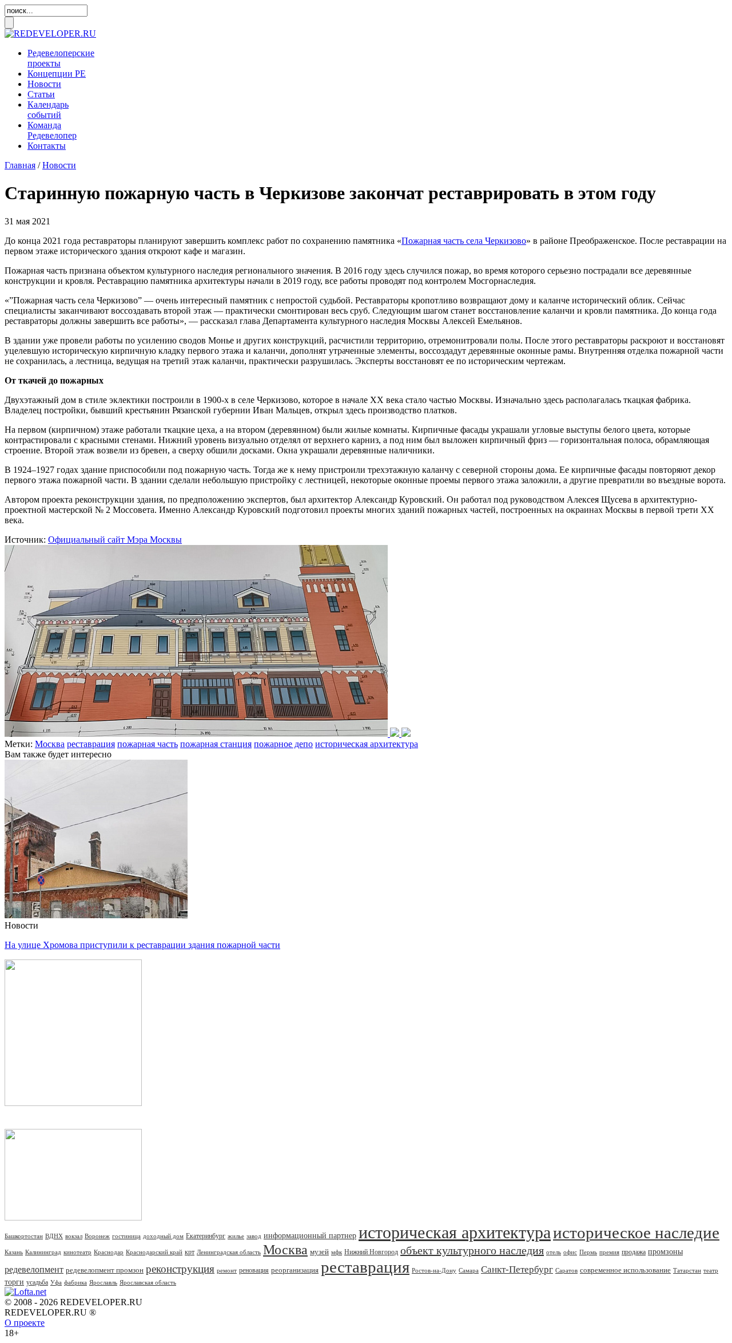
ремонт (227, 1270)
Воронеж (97, 1236)
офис (570, 1252)
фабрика (75, 1282)
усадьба (37, 1282)
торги (14, 1282)
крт (189, 1252)
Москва (50, 744)
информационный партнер (310, 1235)
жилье (236, 1236)
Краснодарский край (154, 1252)
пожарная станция (216, 744)
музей (319, 1251)
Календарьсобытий (48, 110)
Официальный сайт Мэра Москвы (115, 539)
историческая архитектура (366, 744)
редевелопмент (34, 1269)
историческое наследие (636, 1232)
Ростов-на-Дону (434, 1270)
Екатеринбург (205, 1236)
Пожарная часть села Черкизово (463, 241)
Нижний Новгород (371, 1252)
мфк (336, 1252)
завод (253, 1236)
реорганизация (295, 1270)
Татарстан (687, 1270)
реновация (254, 1270)
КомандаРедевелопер (52, 130)
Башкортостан (24, 1236)
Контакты (46, 146)
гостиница (126, 1236)
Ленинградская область (229, 1252)
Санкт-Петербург (517, 1269)
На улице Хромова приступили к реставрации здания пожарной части (142, 945)
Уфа (56, 1282)
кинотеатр (77, 1252)
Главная (20, 165)
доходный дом (163, 1236)
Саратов (566, 1270)
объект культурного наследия (472, 1250)
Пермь (588, 1252)
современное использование (625, 1270)
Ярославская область (148, 1282)
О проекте (25, 1323)
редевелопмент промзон (105, 1270)
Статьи (41, 94)
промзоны (665, 1251)
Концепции (56, 73)
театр (710, 1270)
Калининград (43, 1252)
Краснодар (109, 1252)
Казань (14, 1252)
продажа (634, 1252)
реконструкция (180, 1269)
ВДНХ (54, 1236)
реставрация (91, 744)
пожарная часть (147, 744)
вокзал (73, 1236)
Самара (469, 1270)
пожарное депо (283, 744)
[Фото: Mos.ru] (208, 733)
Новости (44, 84)
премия (609, 1252)
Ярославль (103, 1282)
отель (553, 1252)
